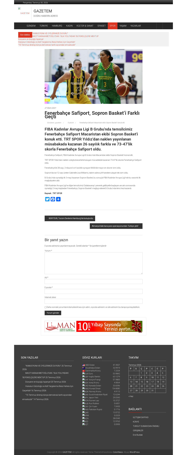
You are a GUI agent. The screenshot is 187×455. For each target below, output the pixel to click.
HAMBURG (57, 25)
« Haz (131, 396)
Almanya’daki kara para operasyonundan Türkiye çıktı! (115, 226)
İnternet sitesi (50, 297)
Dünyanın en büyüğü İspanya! (30, 39)
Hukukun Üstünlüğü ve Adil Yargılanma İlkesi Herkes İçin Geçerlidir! (46, 42)
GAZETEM (43, 11)
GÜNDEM (31, 25)
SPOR (112, 25)
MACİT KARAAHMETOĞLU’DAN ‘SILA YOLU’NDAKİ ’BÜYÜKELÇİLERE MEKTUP (65, 36)
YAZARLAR (135, 25)
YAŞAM (123, 25)
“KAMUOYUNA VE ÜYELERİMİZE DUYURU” (50, 33)
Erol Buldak (138, 435)
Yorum (48, 251)
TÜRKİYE (44, 25)
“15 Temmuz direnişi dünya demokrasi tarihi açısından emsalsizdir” (47, 45)
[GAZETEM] (21, 25)
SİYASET (101, 25)
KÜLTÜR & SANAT (85, 25)
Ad (46, 277)
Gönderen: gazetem (54, 123)
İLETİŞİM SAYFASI (140, 417)
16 (147, 382)
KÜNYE (136, 422)
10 (152, 377)
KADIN (69, 25)
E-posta (49, 287)
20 (131, 386)
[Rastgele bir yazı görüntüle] (166, 25)
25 (158, 386)
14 (136, 382)
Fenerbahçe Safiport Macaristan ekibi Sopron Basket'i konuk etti (102, 123)
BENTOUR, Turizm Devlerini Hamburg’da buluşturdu (71, 218)
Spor (47, 100)
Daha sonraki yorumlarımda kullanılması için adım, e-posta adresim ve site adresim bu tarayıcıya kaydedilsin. (93, 307)
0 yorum (70, 123)
